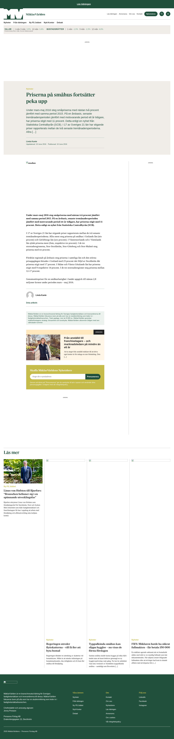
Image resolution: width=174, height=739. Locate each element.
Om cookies (110, 717)
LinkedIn (142, 697)
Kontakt (139, 14)
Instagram (143, 705)
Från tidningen (20, 23)
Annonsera (123, 14)
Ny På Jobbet (35, 23)
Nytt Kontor (49, 23)
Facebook (143, 701)
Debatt (60, 23)
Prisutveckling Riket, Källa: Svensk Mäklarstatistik (18, 31)
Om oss (132, 14)
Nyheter (7, 23)
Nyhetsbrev (151, 14)
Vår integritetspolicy (113, 722)
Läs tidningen (112, 14)
